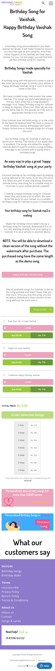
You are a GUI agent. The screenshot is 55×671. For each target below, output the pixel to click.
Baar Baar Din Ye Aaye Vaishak (22, 321)
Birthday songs (12, 571)
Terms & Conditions (15, 600)
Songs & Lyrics (11, 621)
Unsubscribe (10, 587)
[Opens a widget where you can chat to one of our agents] (44, 666)
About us (8, 612)
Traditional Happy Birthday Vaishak (24, 375)
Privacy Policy (10, 592)
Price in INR (39, 309)
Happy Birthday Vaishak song (27, 274)
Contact (7, 617)
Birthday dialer (11, 575)
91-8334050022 (15, 638)
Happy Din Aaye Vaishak (19, 348)
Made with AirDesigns (27, 666)
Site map (41, 660)
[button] (51, 3)
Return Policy (10, 596)
